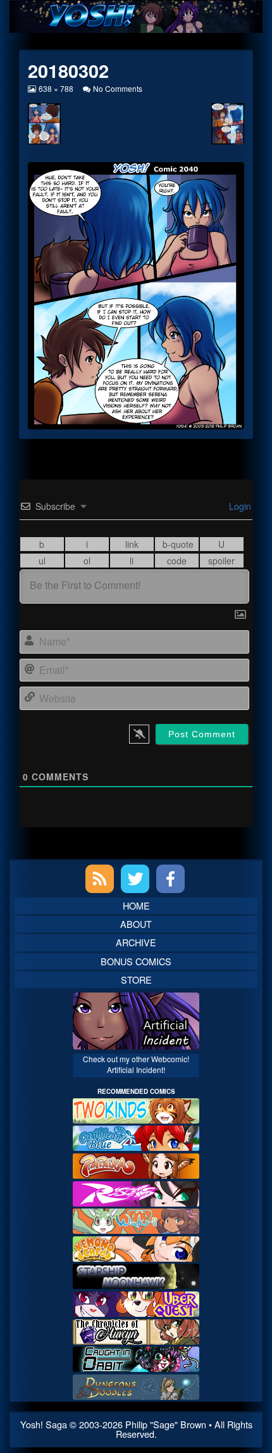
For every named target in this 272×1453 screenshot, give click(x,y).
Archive (136, 942)
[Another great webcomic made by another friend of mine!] (136, 1136)
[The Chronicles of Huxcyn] (136, 1329)
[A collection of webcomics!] (136, 1247)
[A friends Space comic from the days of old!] (136, 1274)
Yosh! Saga (43, 1424)
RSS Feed (99, 879)
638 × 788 (55, 88)
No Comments (117, 88)
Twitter (135, 879)
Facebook (170, 879)
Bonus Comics (136, 961)
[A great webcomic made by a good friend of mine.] (136, 1109)
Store (136, 979)
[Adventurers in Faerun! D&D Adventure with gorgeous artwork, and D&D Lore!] (136, 1385)
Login (238, 506)
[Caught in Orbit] (136, 1357)
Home (136, 905)
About (136, 923)
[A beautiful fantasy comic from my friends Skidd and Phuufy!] (136, 1302)
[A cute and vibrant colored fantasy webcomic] (136, 1219)
